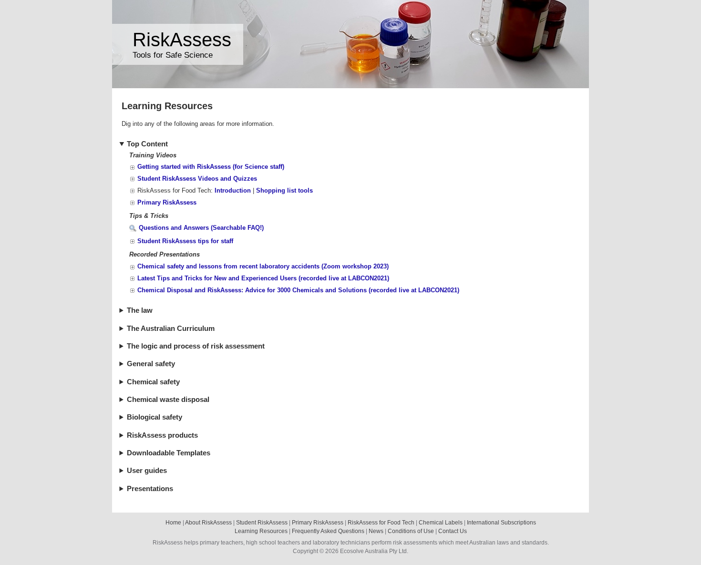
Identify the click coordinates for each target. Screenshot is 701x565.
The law (140, 310)
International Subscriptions (501, 522)
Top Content (147, 144)
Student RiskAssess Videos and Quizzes (197, 178)
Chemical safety (153, 382)
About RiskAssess (208, 522)
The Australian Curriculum (171, 328)
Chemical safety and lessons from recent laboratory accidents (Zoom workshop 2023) (263, 266)
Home (173, 522)
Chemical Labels (441, 522)
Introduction (233, 190)
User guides (147, 470)
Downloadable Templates (168, 453)
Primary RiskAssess (166, 202)
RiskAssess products (162, 435)
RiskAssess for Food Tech (381, 522)
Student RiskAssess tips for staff (185, 241)
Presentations (150, 489)
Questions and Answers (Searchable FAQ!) (201, 227)
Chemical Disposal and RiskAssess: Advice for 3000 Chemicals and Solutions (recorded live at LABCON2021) (298, 290)
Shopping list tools (284, 190)
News (376, 531)
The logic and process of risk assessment (196, 346)
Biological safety (154, 417)
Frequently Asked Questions (328, 531)
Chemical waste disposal (168, 399)
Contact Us (452, 531)
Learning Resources (261, 531)
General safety (151, 364)
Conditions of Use (411, 531)
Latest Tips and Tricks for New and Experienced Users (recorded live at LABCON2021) (263, 278)
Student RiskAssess (262, 522)
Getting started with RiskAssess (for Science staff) (210, 166)
